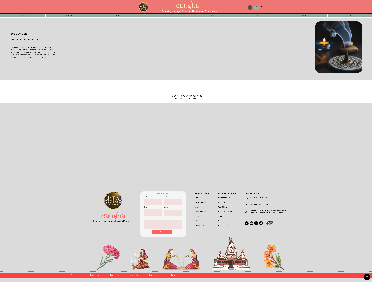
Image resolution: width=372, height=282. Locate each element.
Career (173, 275)
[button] (256, 7)
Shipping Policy (153, 275)
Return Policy (134, 275)
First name (147, 196)
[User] (250, 7)
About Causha (200, 202)
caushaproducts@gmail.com (260, 204)
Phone (166, 207)
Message (147, 217)
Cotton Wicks (223, 225)
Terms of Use (114, 275)
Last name (167, 196)
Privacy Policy (95, 275)
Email (145, 207)
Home (197, 198)
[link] (261, 6)
